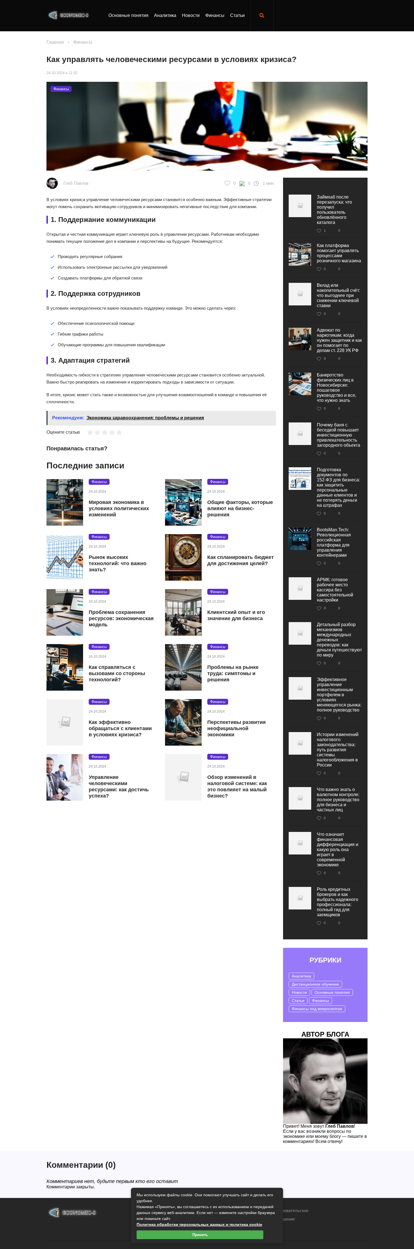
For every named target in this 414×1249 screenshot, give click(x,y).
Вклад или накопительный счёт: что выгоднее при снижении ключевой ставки (338, 295)
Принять (200, 1235)
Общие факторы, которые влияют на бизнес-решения (240, 508)
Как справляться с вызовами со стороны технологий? (117, 673)
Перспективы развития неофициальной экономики (236, 728)
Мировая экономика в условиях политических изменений (119, 508)
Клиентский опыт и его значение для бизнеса (236, 615)
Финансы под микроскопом (317, 1008)
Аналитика (165, 15)
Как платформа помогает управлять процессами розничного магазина (339, 253)
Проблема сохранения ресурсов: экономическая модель (121, 618)
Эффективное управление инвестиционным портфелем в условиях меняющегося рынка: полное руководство (339, 694)
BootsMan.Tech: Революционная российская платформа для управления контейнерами (334, 542)
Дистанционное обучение (315, 984)
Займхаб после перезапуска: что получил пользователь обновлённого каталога (334, 210)
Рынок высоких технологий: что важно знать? (117, 563)
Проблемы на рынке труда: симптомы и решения (233, 673)
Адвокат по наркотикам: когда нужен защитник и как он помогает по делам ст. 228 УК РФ (339, 340)
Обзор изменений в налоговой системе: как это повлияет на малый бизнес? (237, 786)
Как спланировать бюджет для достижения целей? (240, 560)
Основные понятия (128, 15)
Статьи (237, 15)
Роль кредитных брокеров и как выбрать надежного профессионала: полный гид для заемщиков (337, 902)
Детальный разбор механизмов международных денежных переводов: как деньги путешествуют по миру (339, 639)
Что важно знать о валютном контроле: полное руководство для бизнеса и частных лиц (338, 799)
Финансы (214, 15)
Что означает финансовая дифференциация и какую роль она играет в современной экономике (337, 849)
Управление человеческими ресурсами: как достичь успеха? (119, 786)
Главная (55, 42)
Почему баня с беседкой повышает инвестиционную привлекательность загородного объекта (338, 435)
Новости (191, 15)
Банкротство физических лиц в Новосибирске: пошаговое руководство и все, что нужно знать (336, 388)
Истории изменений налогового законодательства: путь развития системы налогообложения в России (338, 749)
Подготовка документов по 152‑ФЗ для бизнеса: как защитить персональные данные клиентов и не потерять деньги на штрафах (338, 487)
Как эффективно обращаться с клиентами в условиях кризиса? (120, 728)
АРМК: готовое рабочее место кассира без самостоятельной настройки (335, 589)
